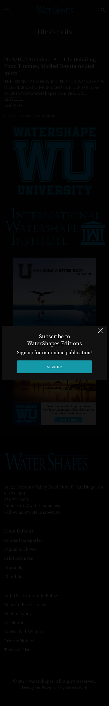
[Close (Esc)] (100, 333)
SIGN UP (54, 366)
